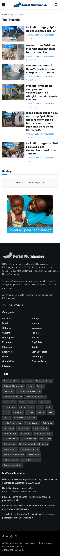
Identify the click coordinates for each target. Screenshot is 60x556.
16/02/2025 (31, 60)
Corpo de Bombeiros (36, 396)
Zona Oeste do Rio (13, 465)
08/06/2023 (31, 80)
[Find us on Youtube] (7, 536)
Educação (7, 347)
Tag (11, 14)
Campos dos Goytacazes (29, 391)
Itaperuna (18, 412)
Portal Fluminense (21, 543)
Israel (6, 412)
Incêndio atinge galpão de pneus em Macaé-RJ (41, 29)
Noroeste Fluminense (24, 418)
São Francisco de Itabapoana (33, 444)
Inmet (49, 407)
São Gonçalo (10, 449)
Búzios (40, 386)
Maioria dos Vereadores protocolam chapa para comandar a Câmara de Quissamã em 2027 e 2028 (29, 481)
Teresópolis (33, 454)
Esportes (7, 351)
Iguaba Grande (26, 407)
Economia (7, 342)
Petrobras (47, 423)
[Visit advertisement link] (30, 214)
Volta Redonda (11, 460)
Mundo (7, 67)
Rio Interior (45, 439)
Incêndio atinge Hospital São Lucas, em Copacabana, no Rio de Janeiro (42, 148)
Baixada (6, 318)
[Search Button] (56, 4)
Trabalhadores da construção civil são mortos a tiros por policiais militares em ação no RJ (28, 516)
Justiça (35, 318)
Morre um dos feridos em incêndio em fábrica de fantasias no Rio (41, 49)
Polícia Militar (40, 428)
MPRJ (51, 412)
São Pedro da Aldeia (14, 454)
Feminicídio (9, 407)
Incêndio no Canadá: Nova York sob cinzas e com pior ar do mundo (40, 69)
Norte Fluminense (12, 423)
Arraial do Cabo (43, 381)
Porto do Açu (10, 433)
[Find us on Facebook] (3, 536)
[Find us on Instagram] (11, 536)
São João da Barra (29, 449)
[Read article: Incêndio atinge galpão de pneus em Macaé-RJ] (13, 33)
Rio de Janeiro (29, 439)
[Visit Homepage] (30, 5)
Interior (6, 366)
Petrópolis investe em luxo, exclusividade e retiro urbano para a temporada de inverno (29, 507)
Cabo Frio (8, 391)
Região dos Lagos (43, 433)
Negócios (37, 328)
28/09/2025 (31, 39)
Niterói (7, 418)
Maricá (40, 412)
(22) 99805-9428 (15, 305)
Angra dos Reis (11, 381)
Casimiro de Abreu (13, 396)
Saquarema (9, 444)
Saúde (35, 347)
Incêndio (19, 14)
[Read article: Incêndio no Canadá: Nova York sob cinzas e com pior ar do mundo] (13, 72)
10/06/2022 (31, 161)
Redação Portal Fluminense (41, 35)
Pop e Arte (37, 342)
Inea (40, 407)
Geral (5, 356)
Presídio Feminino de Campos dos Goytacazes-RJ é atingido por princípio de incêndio (42, 92)
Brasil (5, 323)
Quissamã (25, 433)
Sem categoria (39, 351)
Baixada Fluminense (14, 386)
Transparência (39, 361)
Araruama (27, 381)
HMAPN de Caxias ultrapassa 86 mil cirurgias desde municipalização (19, 490)
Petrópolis (9, 428)
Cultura (6, 332)
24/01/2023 (31, 107)
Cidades (6, 328)
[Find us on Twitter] (16, 536)
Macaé (30, 412)
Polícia (8, 114)
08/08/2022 (31, 138)
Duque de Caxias (27, 402)
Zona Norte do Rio (31, 460)
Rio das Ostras (11, 439)
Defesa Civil (9, 402)
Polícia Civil (23, 428)
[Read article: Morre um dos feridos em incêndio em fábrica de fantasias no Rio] (13, 52)
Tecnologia (37, 356)
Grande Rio (9, 144)
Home (4, 14)
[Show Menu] (3, 4)
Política (36, 337)
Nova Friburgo (32, 423)
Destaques (9, 28)
